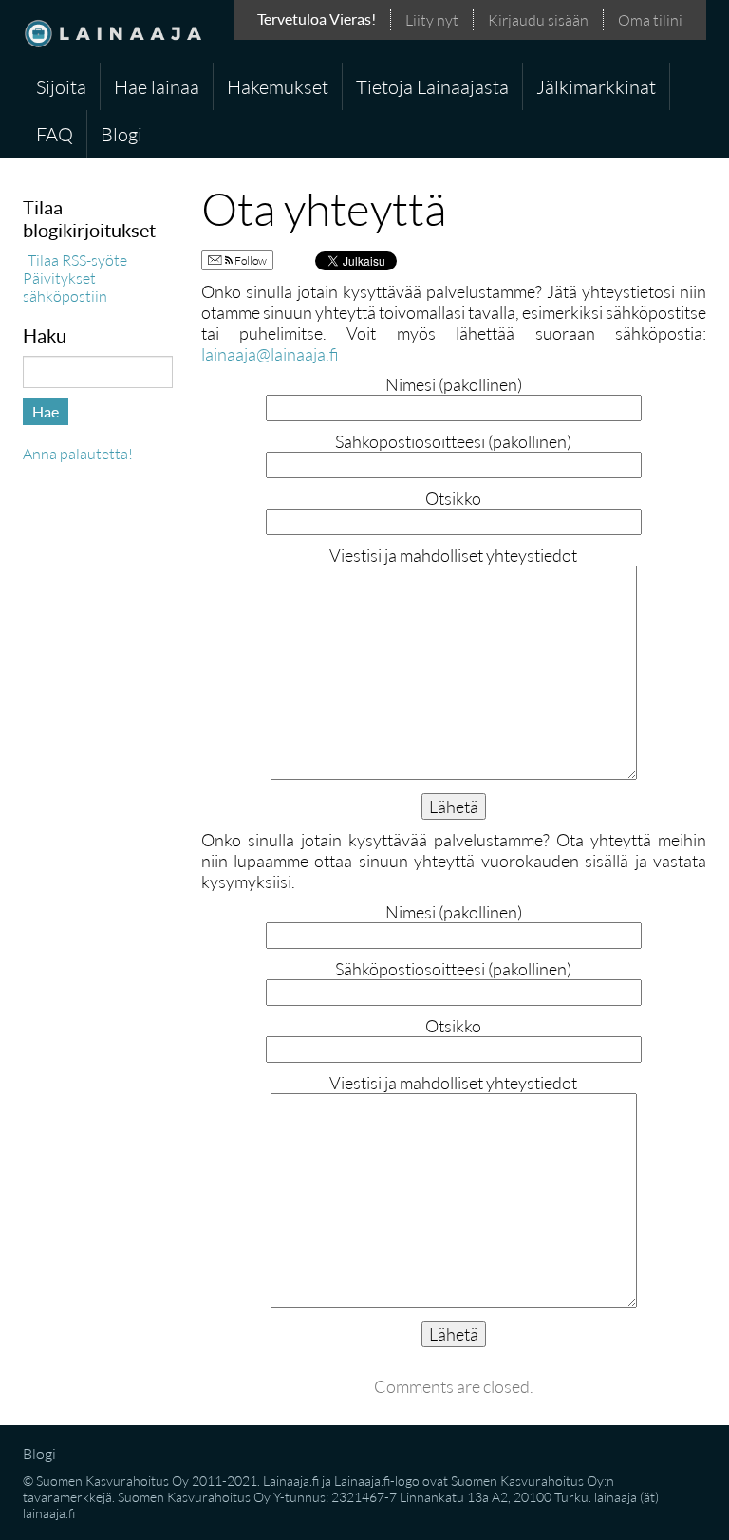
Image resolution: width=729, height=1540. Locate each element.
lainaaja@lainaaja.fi (270, 353)
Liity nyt (431, 19)
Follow (250, 260)
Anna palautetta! (78, 453)
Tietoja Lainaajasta (432, 86)
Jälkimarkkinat (596, 86)
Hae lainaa (156, 86)
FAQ (54, 133)
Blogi (121, 133)
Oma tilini (650, 19)
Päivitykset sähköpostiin (65, 287)
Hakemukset (277, 86)
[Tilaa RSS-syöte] (25, 259)
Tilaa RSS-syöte (77, 259)
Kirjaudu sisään (538, 19)
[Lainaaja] (113, 31)
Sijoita (61, 86)
